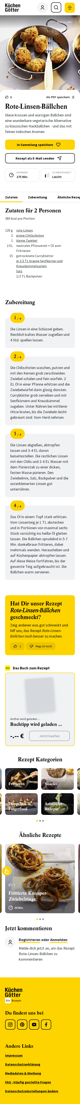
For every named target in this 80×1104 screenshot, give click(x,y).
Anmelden (58, 939)
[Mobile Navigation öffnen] (70, 8)
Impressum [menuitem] (14, 1055)
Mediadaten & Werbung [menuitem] (23, 1073)
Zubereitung (37, 197)
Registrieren (29, 939)
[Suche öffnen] (56, 7)
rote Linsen (24, 230)
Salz (19, 271)
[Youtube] (34, 1024)
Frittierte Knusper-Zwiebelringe (28, 896)
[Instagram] (10, 1024)
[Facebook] (46, 1024)
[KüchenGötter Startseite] (13, 7)
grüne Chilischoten (30, 235)
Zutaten (11, 197)
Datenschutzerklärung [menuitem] (22, 1064)
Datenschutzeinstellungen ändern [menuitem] (31, 1091)
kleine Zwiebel (26, 240)
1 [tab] (37, 821)
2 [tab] (40, 821)
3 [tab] (43, 821)
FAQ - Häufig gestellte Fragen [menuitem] (28, 1082)
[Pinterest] (22, 1024)
